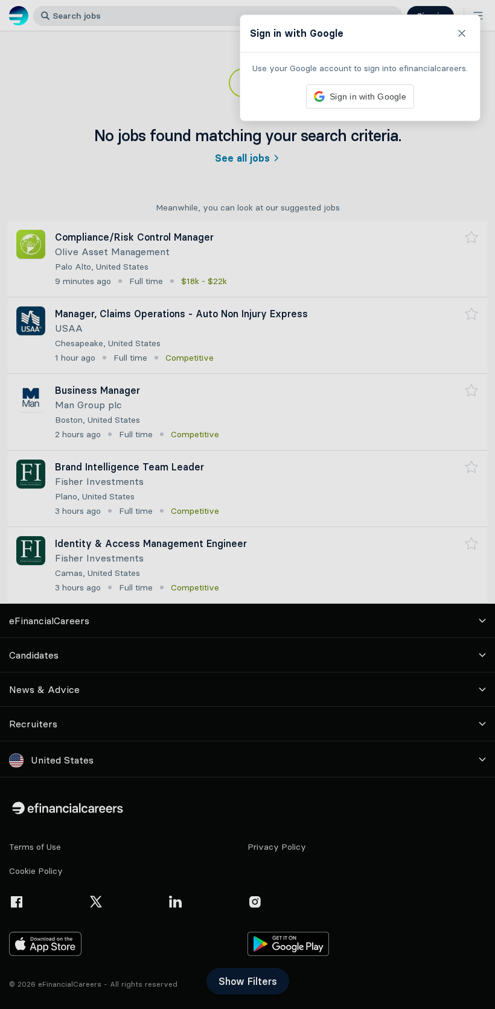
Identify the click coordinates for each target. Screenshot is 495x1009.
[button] (247, 504)
